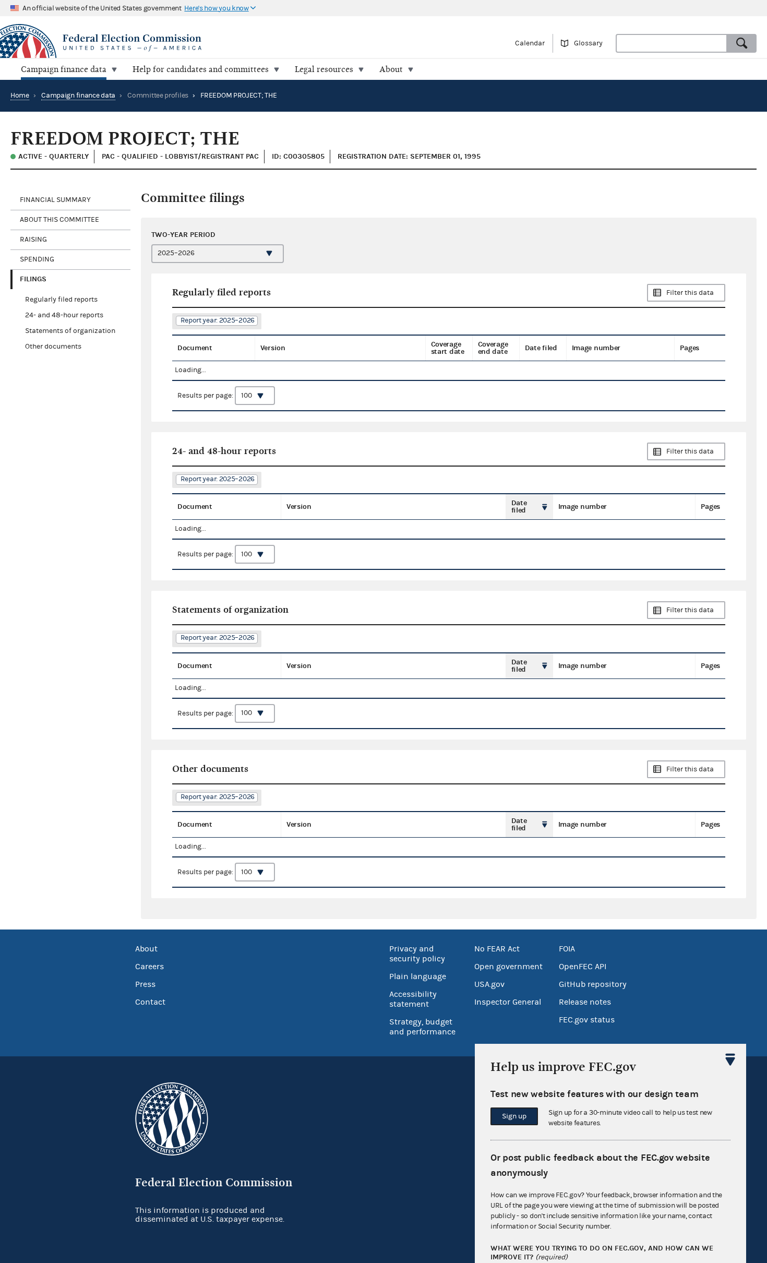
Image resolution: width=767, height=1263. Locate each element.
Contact (150, 1002)
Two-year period (183, 234)
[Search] (742, 43)
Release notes (585, 1002)
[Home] (192, 43)
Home (19, 95)
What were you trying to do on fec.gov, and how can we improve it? (601, 1252)
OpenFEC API (582, 966)
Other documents (53, 346)
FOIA (567, 949)
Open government (508, 966)
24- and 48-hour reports (64, 315)
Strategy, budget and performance (422, 1026)
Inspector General (507, 1002)
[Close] (730, 1059)
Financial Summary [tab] (55, 200)
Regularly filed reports (61, 299)
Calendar (530, 43)
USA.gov (489, 984)
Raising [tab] (33, 239)
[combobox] (671, 43)
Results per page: (206, 395)
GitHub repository (593, 984)
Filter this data (690, 293)
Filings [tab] (33, 279)
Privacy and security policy (417, 953)
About (146, 949)
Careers (149, 966)
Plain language (417, 976)
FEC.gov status (587, 1019)
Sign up (514, 1116)
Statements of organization (70, 331)
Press (145, 984)
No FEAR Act (497, 949)
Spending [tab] (37, 259)
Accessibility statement (413, 999)
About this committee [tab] (59, 220)
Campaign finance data (78, 95)
